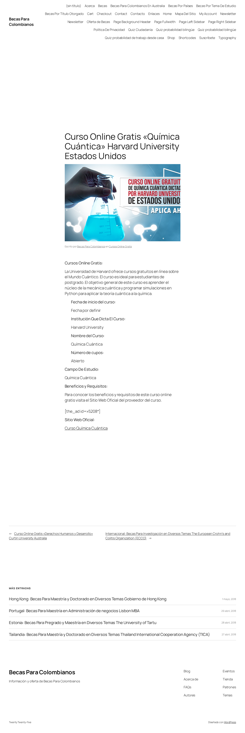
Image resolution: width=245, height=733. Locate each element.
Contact (121, 13)
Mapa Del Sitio (185, 13)
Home (167, 13)
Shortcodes (187, 38)
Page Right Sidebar (222, 22)
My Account (208, 13)
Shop (171, 38)
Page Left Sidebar (192, 22)
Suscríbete (207, 38)
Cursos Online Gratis (120, 246)
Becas (102, 6)
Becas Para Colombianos (21, 21)
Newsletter (228, 13)
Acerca (90, 6)
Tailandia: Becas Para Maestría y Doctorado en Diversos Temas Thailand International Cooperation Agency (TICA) (109, 634)
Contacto (138, 13)
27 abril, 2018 (229, 634)
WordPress (230, 722)
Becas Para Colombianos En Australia (137, 6)
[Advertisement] (122, 81)
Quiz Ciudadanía (140, 29)
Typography (227, 38)
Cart (90, 13)
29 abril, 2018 (228, 611)
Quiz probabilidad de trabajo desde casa (134, 38)
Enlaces (154, 13)
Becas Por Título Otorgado (64, 13)
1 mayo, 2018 (229, 599)
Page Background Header (132, 22)
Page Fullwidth (165, 22)
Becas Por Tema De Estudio (216, 6)
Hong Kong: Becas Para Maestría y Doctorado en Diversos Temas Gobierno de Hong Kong (87, 599)
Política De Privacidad (109, 29)
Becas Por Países (180, 6)
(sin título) (73, 6)
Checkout (104, 13)
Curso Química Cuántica (86, 428)
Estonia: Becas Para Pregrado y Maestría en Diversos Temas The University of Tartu (82, 622)
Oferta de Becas (98, 22)
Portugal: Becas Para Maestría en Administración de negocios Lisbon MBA (74, 611)
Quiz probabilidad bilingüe (175, 29)
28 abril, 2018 (229, 622)
